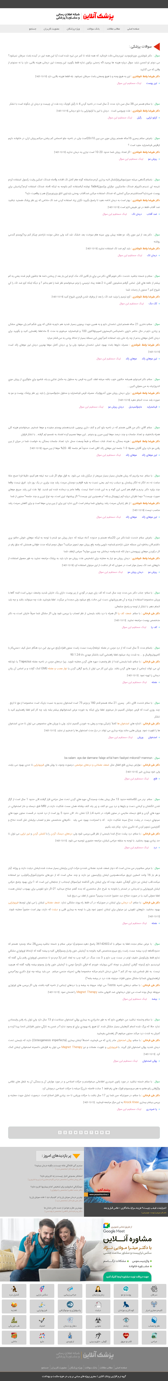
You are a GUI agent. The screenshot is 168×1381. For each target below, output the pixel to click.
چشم (126, 1325)
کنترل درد (14, 1294)
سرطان (154, 1294)
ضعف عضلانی (52, 903)
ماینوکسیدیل (135, 407)
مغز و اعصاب (154, 1325)
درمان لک (137, 214)
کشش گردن (38, 834)
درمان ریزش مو (116, 407)
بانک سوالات (93, 28)
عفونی (98, 1325)
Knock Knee (131, 1102)
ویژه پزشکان (73, 28)
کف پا (153, 627)
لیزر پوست (151, 83)
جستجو (32, 28)
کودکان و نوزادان (126, 1310)
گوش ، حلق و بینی (98, 1341)
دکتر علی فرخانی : (150, 613)
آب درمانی (126, 903)
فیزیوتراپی (38, 765)
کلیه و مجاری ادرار (154, 1310)
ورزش (140, 737)
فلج (155, 779)
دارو (42, 1341)
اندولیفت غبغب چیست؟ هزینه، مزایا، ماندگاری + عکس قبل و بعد (135, 1208)
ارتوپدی (70, 1341)
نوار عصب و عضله (57, 668)
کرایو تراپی (152, 118)
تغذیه (14, 1310)
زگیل (139, 118)
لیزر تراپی (25, 834)
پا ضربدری (151, 1109)
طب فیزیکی (14, 1325)
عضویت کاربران (51, 28)
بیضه (154, 999)
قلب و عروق (126, 1341)
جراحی (154, 1341)
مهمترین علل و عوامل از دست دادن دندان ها (63, 1208)
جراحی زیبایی (70, 1294)
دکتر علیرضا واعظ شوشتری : (145, 76)
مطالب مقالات (113, 28)
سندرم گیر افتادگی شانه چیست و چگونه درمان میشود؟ (58, 1166)
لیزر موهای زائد (149, 359)
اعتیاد (42, 1325)
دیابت (54, 909)
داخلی (14, 1341)
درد (155, 847)
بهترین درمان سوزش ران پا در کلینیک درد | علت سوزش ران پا (56, 1197)
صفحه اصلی (133, 28)
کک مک (153, 303)
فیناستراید (152, 407)
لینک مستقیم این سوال (129, 83)
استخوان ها (123, 723)
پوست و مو (126, 1294)
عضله (154, 682)
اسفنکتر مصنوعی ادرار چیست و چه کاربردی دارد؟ (61, 1176)
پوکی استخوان (124, 1040)
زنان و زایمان (98, 1294)
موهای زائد (131, 359)
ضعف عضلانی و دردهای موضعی (92, 765)
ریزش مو (152, 159)
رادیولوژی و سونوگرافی (70, 1310)
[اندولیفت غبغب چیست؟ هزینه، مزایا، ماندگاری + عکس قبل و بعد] (126, 1175)
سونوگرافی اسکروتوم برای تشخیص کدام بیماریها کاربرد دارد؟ (56, 1187)
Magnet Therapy (86, 992)
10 (108, 1132)
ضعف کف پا (124, 613)
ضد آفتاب (152, 214)
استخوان (152, 737)
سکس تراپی (42, 1294)
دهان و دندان (69, 1325)
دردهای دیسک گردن (61, 834)
